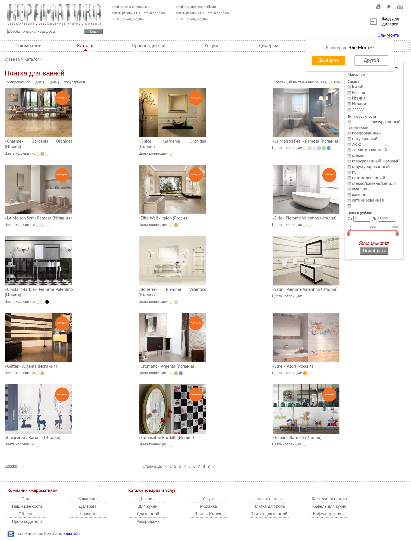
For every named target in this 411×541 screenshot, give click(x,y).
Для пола (148, 499)
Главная (12, 59)
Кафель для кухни (329, 506)
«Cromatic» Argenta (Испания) (167, 366)
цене (38, 82)
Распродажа (148, 521)
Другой (371, 60)
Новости (87, 514)
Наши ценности (27, 506)
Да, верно (328, 60)
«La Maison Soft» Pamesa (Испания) (38, 218)
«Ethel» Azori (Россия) (292, 366)
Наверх (11, 466)
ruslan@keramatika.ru (200, 7)
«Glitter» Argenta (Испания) (31, 366)
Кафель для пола (329, 514)
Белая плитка (269, 499)
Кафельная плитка (329, 499)
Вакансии (87, 499)
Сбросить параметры (374, 242)
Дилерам (268, 46)
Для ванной (148, 514)
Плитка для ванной (269, 514)
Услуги (211, 46)
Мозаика (208, 506)
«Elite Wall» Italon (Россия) (163, 218)
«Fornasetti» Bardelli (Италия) (166, 438)
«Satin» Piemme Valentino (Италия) (304, 289)
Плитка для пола (269, 506)
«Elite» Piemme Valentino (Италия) (304, 218)
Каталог (85, 46)
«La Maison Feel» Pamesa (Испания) (306, 141)
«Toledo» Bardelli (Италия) (297, 438)
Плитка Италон (208, 514)
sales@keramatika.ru (135, 7)
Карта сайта (72, 534)
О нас (27, 499)
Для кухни (148, 506)
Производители (149, 46)
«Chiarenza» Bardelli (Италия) (32, 438)
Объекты (27, 514)
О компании (28, 46)
